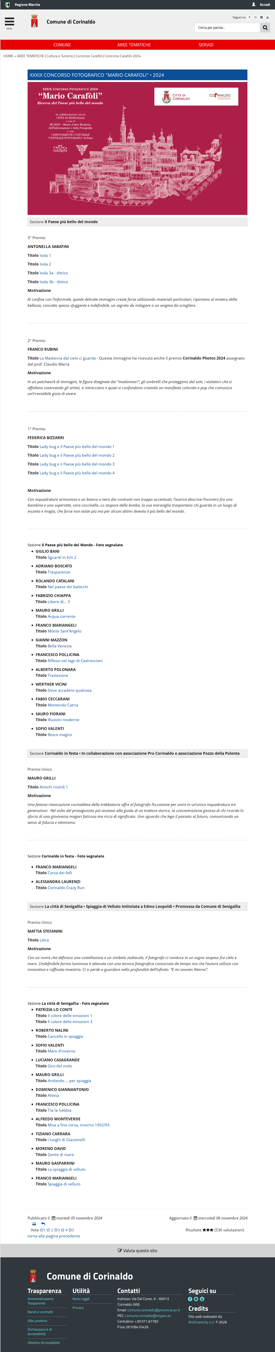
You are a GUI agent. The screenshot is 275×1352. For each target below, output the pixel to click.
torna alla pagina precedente (54, 1236)
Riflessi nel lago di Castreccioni (75, 660)
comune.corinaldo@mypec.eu (148, 1315)
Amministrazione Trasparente (41, 1301)
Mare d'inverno (61, 1051)
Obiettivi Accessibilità (44, 1343)
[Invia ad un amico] (44, 1224)
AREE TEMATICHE (134, 44)
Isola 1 (45, 255)
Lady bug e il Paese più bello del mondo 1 (77, 446)
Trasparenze (59, 572)
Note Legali (81, 1299)
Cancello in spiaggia (65, 1036)
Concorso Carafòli (88, 56)
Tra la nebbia (59, 1110)
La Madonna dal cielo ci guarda (68, 358)
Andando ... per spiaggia (69, 1080)
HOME (8, 56)
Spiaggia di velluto (64, 1184)
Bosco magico (60, 734)
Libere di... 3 (59, 601)
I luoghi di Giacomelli (66, 1139)
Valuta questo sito (139, 1250)
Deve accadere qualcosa (70, 690)
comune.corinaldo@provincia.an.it (153, 1310)
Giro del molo (60, 1066)
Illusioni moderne (63, 719)
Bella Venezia (60, 646)
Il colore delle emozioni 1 (70, 1015)
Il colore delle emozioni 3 (70, 1021)
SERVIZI (206, 44)
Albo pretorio (37, 1321)
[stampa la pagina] (35, 1224)
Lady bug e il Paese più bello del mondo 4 (77, 473)
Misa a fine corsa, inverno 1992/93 (79, 1125)
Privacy (78, 1307)
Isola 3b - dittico (54, 281)
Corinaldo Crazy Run (66, 887)
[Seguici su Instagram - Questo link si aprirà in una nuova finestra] (255, 17)
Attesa (53, 1095)
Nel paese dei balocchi (68, 586)
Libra (44, 940)
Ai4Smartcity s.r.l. (201, 1322)
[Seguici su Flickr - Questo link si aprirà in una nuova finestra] (261, 17)
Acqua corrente (61, 616)
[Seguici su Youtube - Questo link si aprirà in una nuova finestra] (267, 17)
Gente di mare (61, 1154)
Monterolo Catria (63, 705)
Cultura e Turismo (60, 56)
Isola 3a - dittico (54, 273)
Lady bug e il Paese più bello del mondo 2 (77, 455)
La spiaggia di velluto (66, 1169)
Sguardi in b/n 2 (62, 557)
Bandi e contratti (40, 1312)
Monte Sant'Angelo (64, 631)
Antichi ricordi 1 (54, 787)
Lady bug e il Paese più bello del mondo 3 (77, 464)
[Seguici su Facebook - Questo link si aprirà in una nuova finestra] (249, 17)
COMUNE (62, 44)
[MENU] (9, 19)
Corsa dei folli (60, 872)
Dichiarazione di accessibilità (40, 1331)
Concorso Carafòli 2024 (123, 56)
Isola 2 (45, 264)
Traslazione (58, 675)
